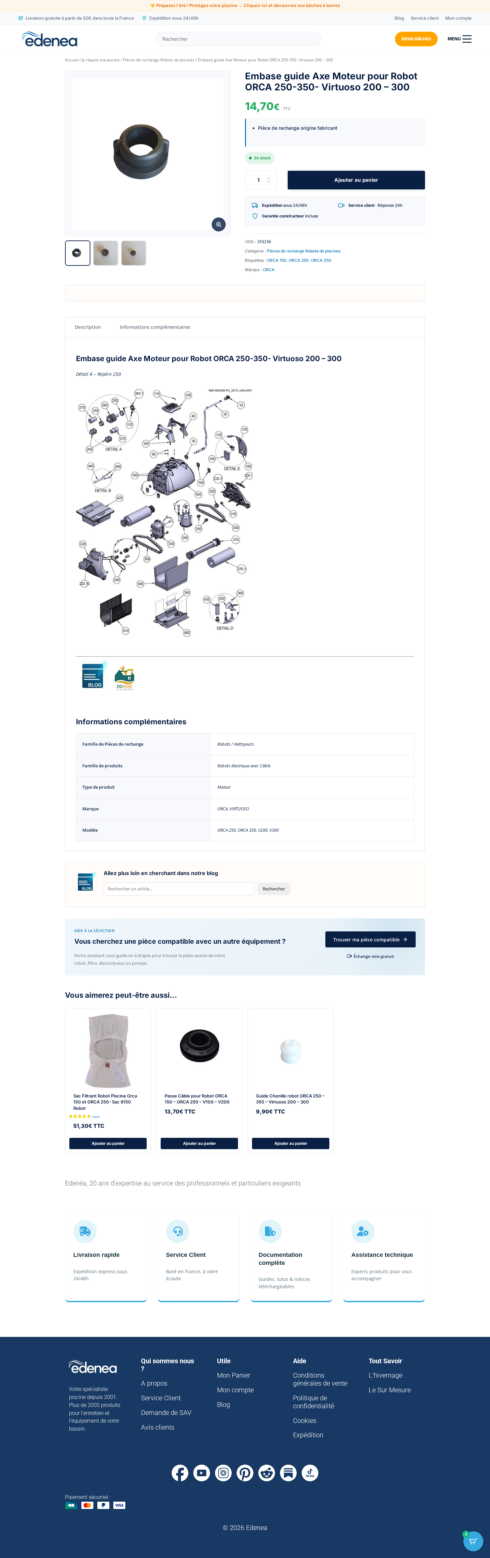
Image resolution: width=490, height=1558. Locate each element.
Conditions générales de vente (320, 1379)
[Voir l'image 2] (105, 253)
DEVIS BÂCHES (416, 38)
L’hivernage (385, 1375)
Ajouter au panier (356, 180)
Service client (425, 18)
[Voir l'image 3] (133, 253)
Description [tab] (88, 327)
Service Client (161, 1398)
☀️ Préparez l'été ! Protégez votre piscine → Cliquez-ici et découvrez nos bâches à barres (245, 5)
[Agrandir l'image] (219, 224)
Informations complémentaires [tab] (155, 327)
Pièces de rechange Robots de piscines (159, 60)
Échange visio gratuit (374, 956)
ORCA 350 (321, 260)
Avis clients (157, 1427)
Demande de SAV (166, 1413)
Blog (399, 18)
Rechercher (274, 889)
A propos (154, 1383)
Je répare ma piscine (101, 60)
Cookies (304, 1421)
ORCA (269, 269)
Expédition (308, 1435)
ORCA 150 (276, 260)
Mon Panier (233, 1375)
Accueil (71, 60)
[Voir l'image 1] (77, 253)
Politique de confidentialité (313, 1402)
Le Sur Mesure (390, 1390)
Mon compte (458, 18)
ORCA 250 (299, 260)
